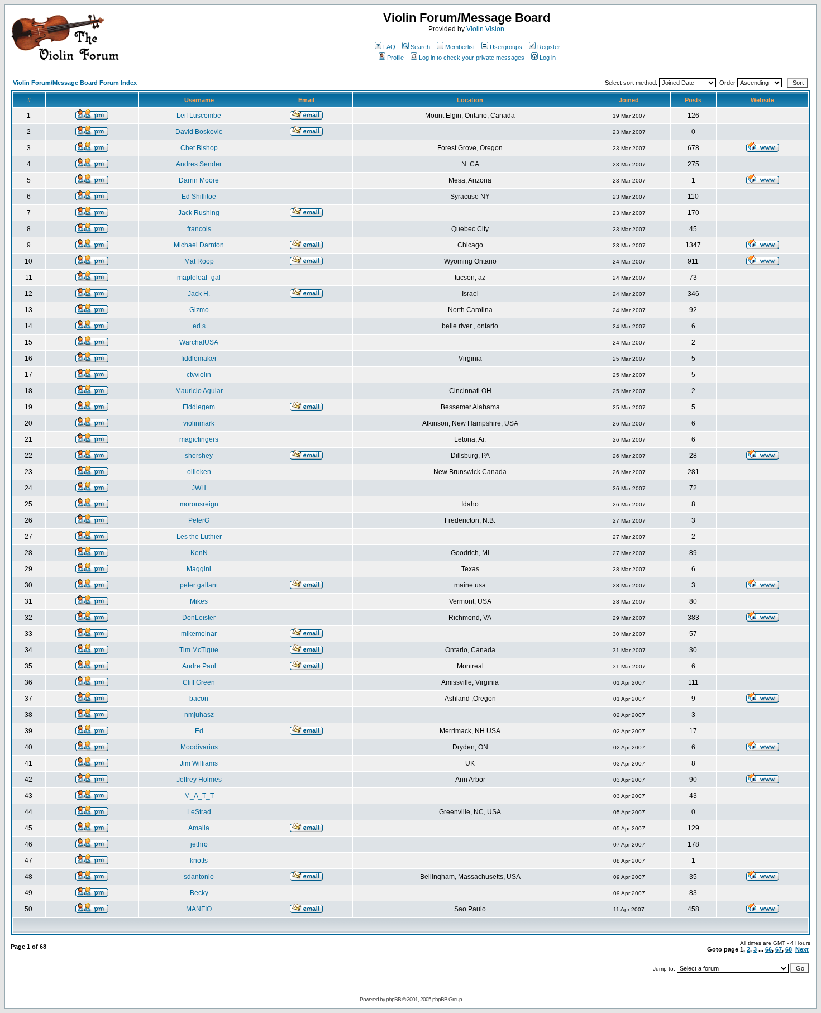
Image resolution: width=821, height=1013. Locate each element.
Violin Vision (485, 29)
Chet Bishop (199, 148)
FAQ (389, 47)
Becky (199, 893)
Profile (395, 57)
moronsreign (199, 504)
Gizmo (199, 310)
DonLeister (199, 618)
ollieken (199, 472)
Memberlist (460, 47)
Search (420, 47)
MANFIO (199, 909)
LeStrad (199, 812)
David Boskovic (198, 132)
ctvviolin (199, 375)
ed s (199, 326)
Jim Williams (199, 763)
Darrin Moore (199, 180)
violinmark (198, 423)
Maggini (199, 569)
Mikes (199, 601)
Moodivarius (199, 747)
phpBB (393, 999)
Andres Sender (199, 164)
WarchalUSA (198, 342)
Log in (548, 57)
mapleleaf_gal (199, 277)
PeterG (198, 520)
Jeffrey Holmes (199, 779)
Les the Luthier (199, 537)
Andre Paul (199, 666)
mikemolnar (199, 634)
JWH (199, 488)
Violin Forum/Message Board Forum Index (75, 82)
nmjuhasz (199, 715)
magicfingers (198, 439)
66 (768, 949)
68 (788, 949)
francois (199, 229)
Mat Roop (199, 261)
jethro (199, 844)
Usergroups (506, 47)
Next (802, 949)
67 (778, 949)
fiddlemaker (199, 358)
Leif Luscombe (198, 116)
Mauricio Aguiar (199, 391)
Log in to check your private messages (471, 57)
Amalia (198, 828)
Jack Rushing (198, 213)
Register (548, 47)
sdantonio (199, 877)
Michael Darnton (199, 245)
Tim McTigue (198, 650)
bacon (198, 699)
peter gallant (199, 585)
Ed (199, 731)
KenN (199, 553)
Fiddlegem (199, 407)
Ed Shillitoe (199, 196)
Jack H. (199, 294)
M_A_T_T (199, 796)
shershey (199, 456)
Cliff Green (199, 682)
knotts (199, 860)
